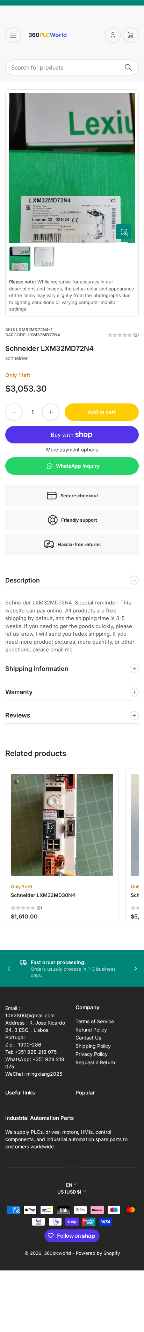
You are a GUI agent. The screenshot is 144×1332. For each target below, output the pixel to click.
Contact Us (88, 1038)
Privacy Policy (91, 1054)
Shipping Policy (93, 1046)
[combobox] (72, 67)
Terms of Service (94, 1021)
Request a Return (95, 1062)
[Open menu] (13, 35)
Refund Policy (91, 1030)
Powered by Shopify (98, 1253)
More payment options (72, 449)
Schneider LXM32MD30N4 (43, 895)
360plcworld (57, 1253)
